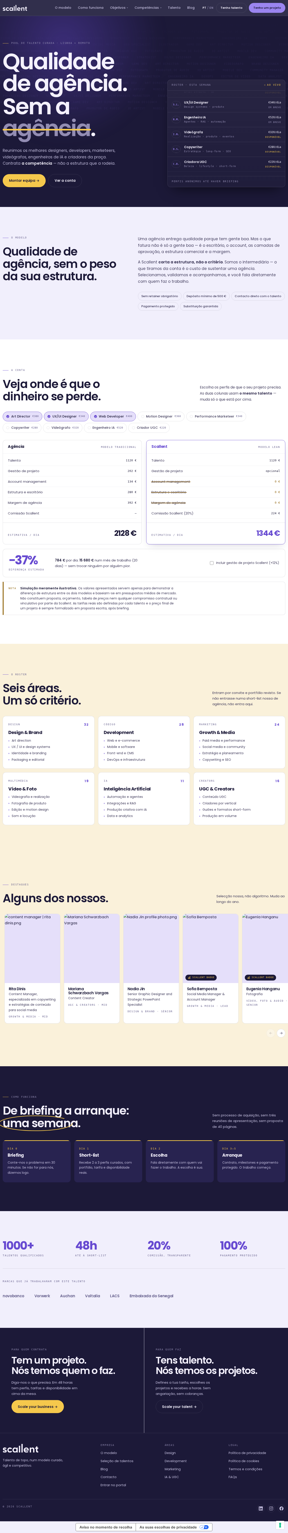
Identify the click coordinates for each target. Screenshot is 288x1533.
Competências (147, 7)
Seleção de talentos (117, 1461)
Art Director (25, 416)
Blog (191, 7)
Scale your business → (37, 1406)
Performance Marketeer (219, 416)
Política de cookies (244, 1461)
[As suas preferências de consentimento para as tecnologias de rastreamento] (280, 1525)
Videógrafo (65, 427)
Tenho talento (231, 8)
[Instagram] (271, 1508)
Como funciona (91, 7)
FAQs (233, 1477)
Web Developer (115, 416)
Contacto (109, 1477)
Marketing (173, 1469)
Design (170, 1453)
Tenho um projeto (267, 8)
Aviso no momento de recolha (105, 1527)
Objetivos (118, 7)
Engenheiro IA (107, 427)
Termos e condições (245, 1469)
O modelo (63, 7)
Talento (174, 7)
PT (204, 8)
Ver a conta (65, 180)
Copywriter (24, 427)
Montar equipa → (24, 180)
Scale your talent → (179, 1406)
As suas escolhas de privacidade (168, 1527)
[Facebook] (281, 1508)
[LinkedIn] (261, 1508)
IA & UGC (172, 1477)
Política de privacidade (247, 1453)
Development (176, 1461)
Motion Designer (163, 416)
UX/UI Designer (68, 416)
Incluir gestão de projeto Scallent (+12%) (247, 563)
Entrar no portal (113, 1485)
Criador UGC (151, 427)
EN (211, 8)
